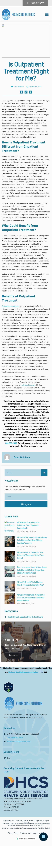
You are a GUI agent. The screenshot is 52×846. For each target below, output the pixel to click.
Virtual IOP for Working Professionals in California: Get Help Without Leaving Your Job (32, 540)
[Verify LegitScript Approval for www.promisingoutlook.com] (8, 692)
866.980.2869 (11, 443)
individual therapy (28, 385)
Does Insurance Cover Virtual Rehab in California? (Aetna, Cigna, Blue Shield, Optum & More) (32, 570)
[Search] (44, 472)
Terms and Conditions (27, 839)
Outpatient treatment (10, 306)
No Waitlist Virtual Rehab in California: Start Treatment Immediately (28, 525)
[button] (47, 14)
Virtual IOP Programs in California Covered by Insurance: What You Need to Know (30, 598)
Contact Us (13, 655)
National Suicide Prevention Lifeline (23, 672)
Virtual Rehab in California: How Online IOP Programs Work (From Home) (30, 555)
